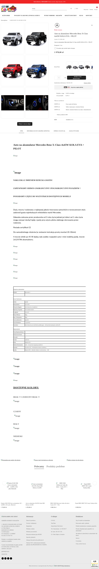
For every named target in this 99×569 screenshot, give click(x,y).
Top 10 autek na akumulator (83, 520)
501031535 (4, 554)
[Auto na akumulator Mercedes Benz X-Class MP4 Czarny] (69, 67)
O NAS (53, 520)
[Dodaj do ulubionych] (90, 78)
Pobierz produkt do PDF (62, 114)
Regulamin (29, 526)
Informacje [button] (29, 516)
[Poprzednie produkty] (4, 483)
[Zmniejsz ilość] (55, 78)
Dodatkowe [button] (79, 516)
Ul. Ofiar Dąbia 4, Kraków (58, 534)
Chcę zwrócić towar (81, 543)
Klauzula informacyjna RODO (34, 534)
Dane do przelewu (31, 520)
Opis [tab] (21, 131)
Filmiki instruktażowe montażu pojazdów (86, 526)
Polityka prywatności (31, 531)
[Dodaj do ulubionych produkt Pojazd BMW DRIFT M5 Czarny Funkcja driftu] (96, 472)
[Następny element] (91, 67)
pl (71, 8)
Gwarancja (78, 541)
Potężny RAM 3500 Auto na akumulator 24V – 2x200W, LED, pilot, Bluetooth (11, 504)
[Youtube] (8, 558)
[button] (95, 15)
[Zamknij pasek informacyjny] (97, 1)
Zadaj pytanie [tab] (74, 131)
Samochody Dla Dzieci (57, 526)
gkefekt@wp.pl (5, 551)
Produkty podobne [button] (55, 466)
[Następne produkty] (95, 483)
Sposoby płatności (30, 537)
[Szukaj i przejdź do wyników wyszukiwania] (66, 8)
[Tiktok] (11, 558)
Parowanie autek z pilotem (82, 523)
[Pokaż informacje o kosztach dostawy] (70, 96)
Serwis (77, 538)
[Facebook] (3, 558)
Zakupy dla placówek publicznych (35, 540)
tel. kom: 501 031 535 (56, 531)
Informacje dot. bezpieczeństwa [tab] (38, 131)
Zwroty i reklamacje (31, 523)
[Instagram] (5, 558)
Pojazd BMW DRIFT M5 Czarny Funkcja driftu (86, 503)
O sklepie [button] (54, 516)
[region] (79, 67)
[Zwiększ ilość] (62, 78)
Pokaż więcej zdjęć (25, 124)
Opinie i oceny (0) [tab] (59, 131)
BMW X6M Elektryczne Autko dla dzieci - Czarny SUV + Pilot (60, 504)
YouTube (53, 523)
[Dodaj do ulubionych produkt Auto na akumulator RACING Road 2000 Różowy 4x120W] (47, 472)
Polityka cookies (30, 529)
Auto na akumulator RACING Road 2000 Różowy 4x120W (35, 504)
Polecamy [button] (39, 466)
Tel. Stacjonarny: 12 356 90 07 (59, 529)
